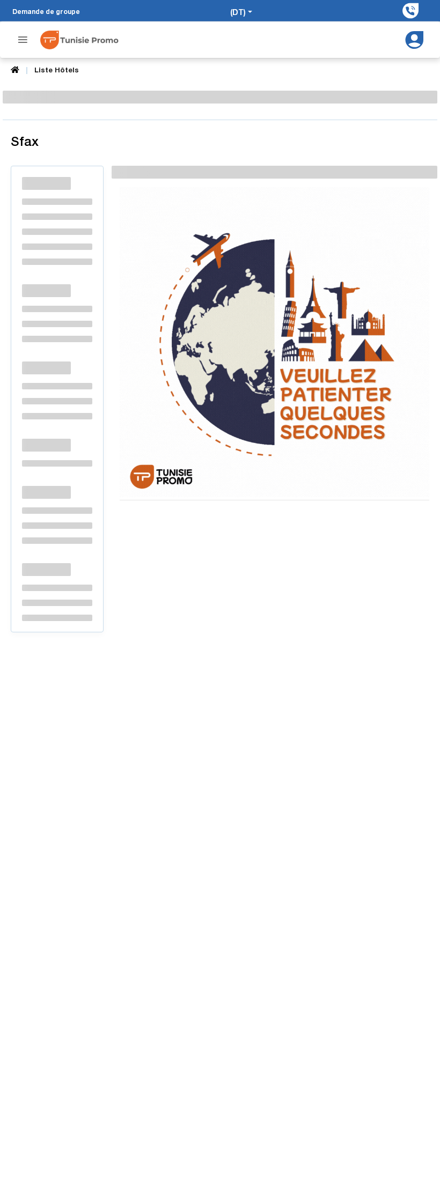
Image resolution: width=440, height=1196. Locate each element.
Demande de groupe (46, 12)
